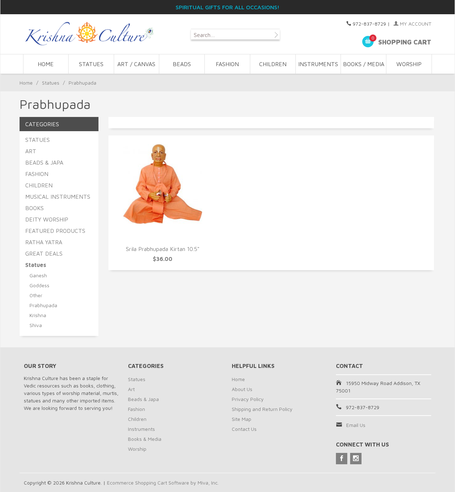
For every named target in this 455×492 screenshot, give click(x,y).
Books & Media (144, 439)
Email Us (355, 425)
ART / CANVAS (136, 64)
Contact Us (244, 429)
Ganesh (38, 275)
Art (131, 389)
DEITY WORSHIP (46, 219)
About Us (242, 389)
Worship (137, 449)
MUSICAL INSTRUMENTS (57, 196)
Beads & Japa (143, 399)
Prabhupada (43, 305)
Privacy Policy (248, 399)
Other (36, 295)
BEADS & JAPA (44, 162)
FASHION (227, 64)
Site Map (241, 419)
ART (30, 151)
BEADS (182, 64)
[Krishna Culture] (89, 34)
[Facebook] (341, 458)
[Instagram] (356, 458)
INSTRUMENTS (318, 64)
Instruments (141, 429)
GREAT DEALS (44, 253)
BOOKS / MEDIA (363, 64)
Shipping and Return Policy (262, 409)
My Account (414, 24)
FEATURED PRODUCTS (55, 231)
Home (46, 64)
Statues (50, 83)
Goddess (39, 285)
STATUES (91, 64)
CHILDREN (273, 64)
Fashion (136, 409)
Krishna (38, 315)
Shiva (36, 325)
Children (137, 419)
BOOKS (34, 208)
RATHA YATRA (43, 242)
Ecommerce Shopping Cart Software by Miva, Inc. (163, 483)
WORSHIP (409, 64)
